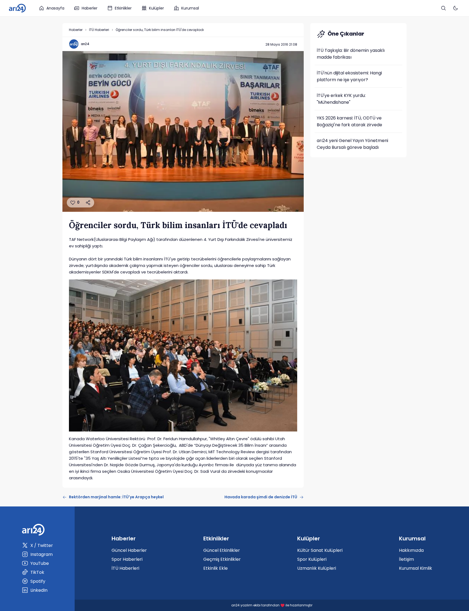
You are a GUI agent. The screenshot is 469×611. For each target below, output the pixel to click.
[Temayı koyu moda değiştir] (455, 8)
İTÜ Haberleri (99, 29)
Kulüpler (156, 8)
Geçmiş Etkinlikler (222, 559)
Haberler (89, 8)
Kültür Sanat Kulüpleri (320, 550)
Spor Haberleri (127, 559)
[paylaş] (88, 202)
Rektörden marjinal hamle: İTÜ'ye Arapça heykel (116, 497)
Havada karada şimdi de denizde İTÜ (260, 497)
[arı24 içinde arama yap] (443, 8)
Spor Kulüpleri (312, 559)
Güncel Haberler (129, 550)
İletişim (406, 559)
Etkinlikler (123, 8)
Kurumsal (190, 8)
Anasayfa (55, 8)
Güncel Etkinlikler (221, 550)
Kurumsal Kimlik (415, 568)
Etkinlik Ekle (215, 568)
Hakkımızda (411, 550)
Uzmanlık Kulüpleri (316, 568)
